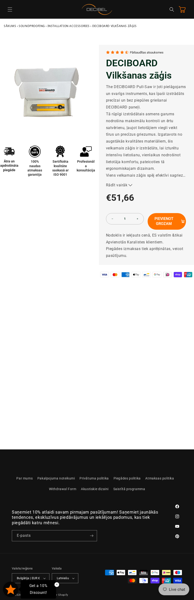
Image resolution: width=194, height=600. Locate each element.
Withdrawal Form (62, 489)
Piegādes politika (127, 478)
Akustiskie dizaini (95, 489)
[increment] (137, 218)
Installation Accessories (69, 26)
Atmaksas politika (159, 478)
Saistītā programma (129, 489)
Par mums (24, 478)
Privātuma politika (94, 478)
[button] (10, 9)
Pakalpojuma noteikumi (56, 478)
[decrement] (112, 218)
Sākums (10, 26)
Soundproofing (32, 26)
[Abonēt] (91, 535)
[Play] (35, 422)
